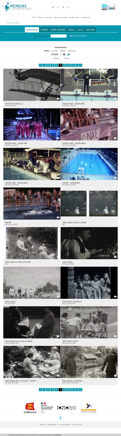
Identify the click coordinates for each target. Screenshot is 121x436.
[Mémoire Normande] (10, 17)
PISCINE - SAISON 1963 (71, 183)
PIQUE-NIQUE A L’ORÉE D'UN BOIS (18, 262)
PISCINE (8, 222)
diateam (67, 424)
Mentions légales (52, 424)
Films (34, 17)
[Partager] (68, 7)
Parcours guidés (60, 17)
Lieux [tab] (80, 29)
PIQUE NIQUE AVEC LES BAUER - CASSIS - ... (21, 381)
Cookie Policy (57, 434)
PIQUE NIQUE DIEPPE (70, 341)
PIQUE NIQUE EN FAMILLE (72, 301)
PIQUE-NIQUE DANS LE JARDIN (74, 222)
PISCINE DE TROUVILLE (14, 103)
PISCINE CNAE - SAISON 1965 (16, 143)
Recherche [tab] (32, 29)
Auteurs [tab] (90, 29)
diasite (80, 424)
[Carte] (67, 54)
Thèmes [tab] (44, 29)
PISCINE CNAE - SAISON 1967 (73, 103)
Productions (74, 17)
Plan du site (42, 424)
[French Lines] (111, 7)
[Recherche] (57, 7)
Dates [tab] (71, 29)
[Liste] (63, 54)
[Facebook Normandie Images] (61, 417)
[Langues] (63, 7)
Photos (41, 17)
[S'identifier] (52, 7)
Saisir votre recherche (41, 36)
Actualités (85, 17)
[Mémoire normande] (16, 7)
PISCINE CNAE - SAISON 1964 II (74, 143)
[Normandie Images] (104, 7)
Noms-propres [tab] (58, 29)
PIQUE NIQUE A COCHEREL (72, 381)
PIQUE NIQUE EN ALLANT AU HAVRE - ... (20, 341)
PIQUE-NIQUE (67, 262)
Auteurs (48, 17)
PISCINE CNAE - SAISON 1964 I (16, 183)
